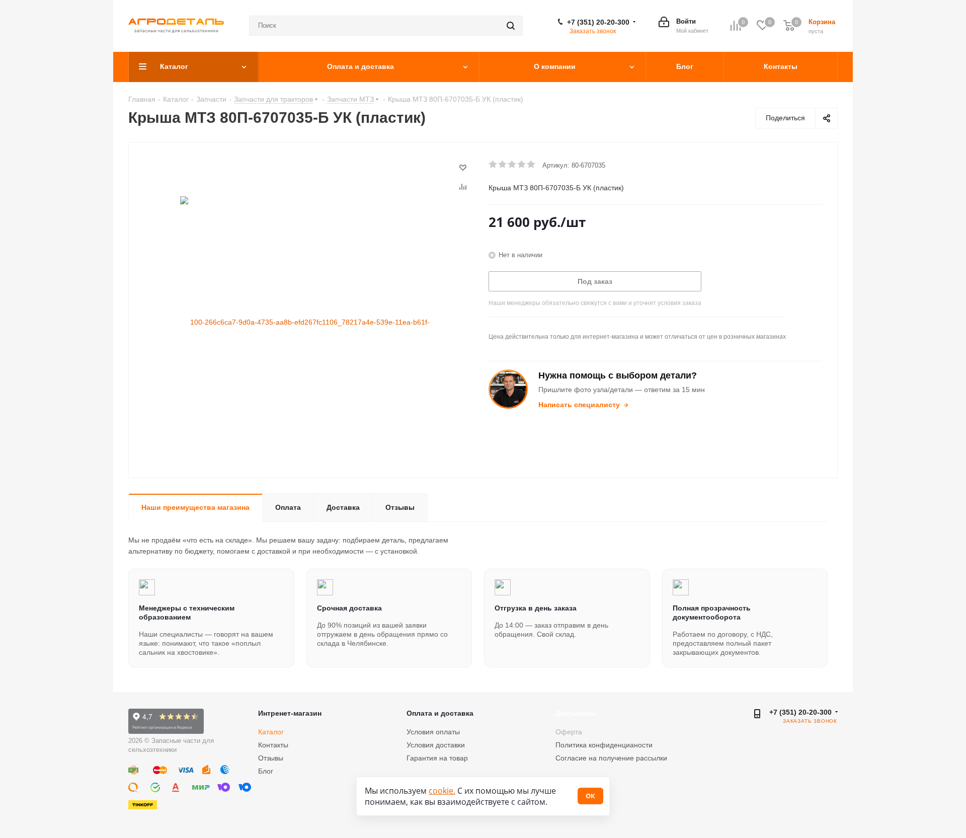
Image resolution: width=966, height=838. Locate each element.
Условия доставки (436, 745)
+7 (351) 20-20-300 (598, 22)
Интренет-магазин (289, 713)
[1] (493, 165)
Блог (265, 771)
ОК (590, 795)
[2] (503, 165)
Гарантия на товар (437, 758)
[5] (531, 165)
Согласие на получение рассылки (611, 758)
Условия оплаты (433, 732)
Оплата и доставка (440, 713)
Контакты (273, 745)
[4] (522, 165)
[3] (512, 165)
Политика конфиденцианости (604, 745)
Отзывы (270, 758)
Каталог (271, 732)
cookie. (442, 790)
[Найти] (511, 26)
